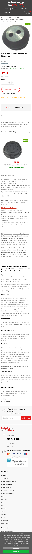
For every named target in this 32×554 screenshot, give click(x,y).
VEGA (3, 511)
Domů (2, 17)
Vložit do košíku (10, 89)
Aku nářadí (4, 520)
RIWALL (3, 508)
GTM (2, 505)
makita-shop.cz (5, 401)
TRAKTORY (4, 478)
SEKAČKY (4, 475)
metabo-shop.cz (6, 399)
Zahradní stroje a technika (8, 481)
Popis (8, 107)
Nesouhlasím (16, 548)
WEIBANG (4, 514)
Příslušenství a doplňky (12, 17)
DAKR (3, 517)
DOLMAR (4, 499)
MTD (2, 502)
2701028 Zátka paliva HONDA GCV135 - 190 (16, 165)
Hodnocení (19, 107)
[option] (16, 155)
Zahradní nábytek (6, 484)
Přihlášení (24, 9)
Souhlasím (16, 551)
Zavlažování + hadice (7, 490)
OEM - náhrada (11, 66)
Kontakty (11, 447)
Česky (15, 9)
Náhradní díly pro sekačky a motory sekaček (12, 19)
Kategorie (7, 12)
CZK (6, 9)
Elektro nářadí (5, 523)
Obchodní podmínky (7, 532)
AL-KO (3, 496)
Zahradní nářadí (6, 487)
